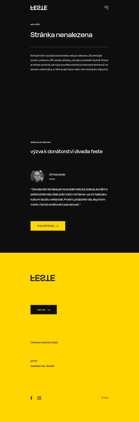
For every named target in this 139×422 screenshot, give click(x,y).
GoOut (34, 360)
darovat (41, 309)
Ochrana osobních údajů (44, 342)
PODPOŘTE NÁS (45, 225)
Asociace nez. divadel (42, 366)
